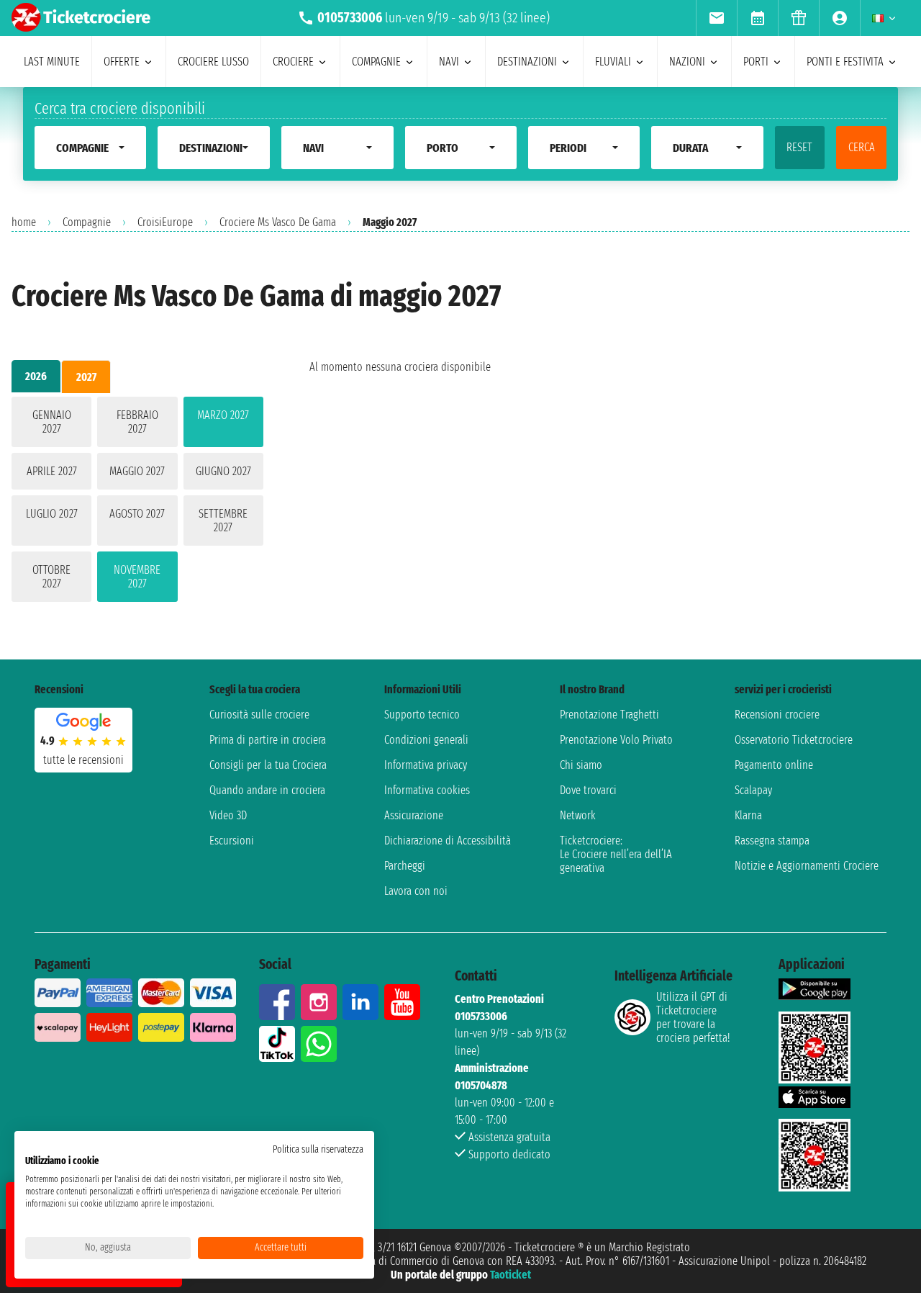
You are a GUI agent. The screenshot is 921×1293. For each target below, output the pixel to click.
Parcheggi (404, 866)
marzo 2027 (223, 415)
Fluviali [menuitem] (613, 61)
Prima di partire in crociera (267, 740)
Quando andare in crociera (267, 790)
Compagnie (87, 222)
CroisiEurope (165, 222)
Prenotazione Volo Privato (616, 740)
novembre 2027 (137, 576)
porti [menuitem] (755, 61)
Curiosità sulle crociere (259, 714)
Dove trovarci (588, 790)
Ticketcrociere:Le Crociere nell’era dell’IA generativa (616, 854)
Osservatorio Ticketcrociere (794, 740)
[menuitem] (716, 18)
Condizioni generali (426, 740)
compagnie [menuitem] (376, 61)
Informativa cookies (427, 790)
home (24, 222)
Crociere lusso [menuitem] (213, 61)
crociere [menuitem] (293, 61)
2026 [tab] (36, 376)
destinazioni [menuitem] (527, 61)
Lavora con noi (416, 891)
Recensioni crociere (777, 714)
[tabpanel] (137, 502)
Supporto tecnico (422, 714)
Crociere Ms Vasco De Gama (277, 222)
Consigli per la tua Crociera (268, 765)
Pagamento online (774, 765)
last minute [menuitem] (52, 61)
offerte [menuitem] (122, 61)
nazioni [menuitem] (687, 61)
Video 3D (228, 815)
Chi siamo (581, 765)
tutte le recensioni (83, 760)
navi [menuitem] (449, 61)
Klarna (748, 815)
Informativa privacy (425, 765)
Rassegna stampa (772, 840)
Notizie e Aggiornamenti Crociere (807, 866)
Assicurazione (413, 815)
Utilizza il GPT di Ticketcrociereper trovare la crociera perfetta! (693, 1017)
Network (578, 815)
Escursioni (231, 840)
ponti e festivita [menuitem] (845, 61)
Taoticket (510, 1274)
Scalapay (753, 790)
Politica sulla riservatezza (318, 1149)
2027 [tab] (86, 377)
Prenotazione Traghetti (609, 714)
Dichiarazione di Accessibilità (447, 840)
